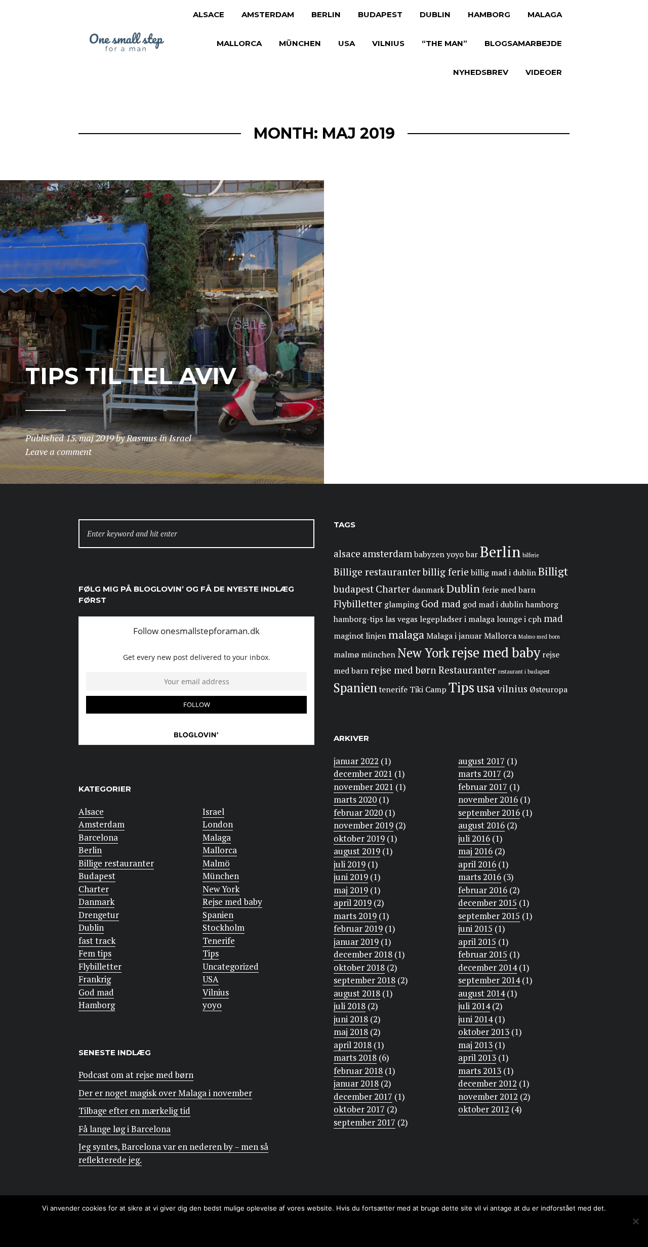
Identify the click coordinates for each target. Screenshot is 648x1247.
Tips (210, 953)
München (300, 43)
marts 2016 (479, 877)
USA (346, 43)
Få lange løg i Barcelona (124, 1129)
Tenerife (218, 940)
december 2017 (363, 1096)
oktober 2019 (359, 838)
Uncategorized (230, 966)
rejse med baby (496, 652)
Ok (283, 1228)
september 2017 (364, 1122)
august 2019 (357, 851)
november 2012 (488, 1096)
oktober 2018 (359, 967)
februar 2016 (482, 890)
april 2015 (477, 941)
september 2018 (364, 980)
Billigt (553, 571)
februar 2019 (358, 928)
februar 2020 (358, 812)
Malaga (545, 14)
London (217, 824)
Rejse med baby (232, 901)
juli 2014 (474, 1006)
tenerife (393, 689)
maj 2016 (475, 851)
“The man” (444, 43)
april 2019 (353, 902)
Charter (93, 889)
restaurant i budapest (524, 671)
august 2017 (481, 761)
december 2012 (487, 1083)
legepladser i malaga (457, 619)
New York (220, 889)
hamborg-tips (358, 619)
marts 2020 (355, 799)
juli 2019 (350, 864)
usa (485, 688)
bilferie (530, 555)
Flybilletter (100, 966)
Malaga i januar (454, 636)
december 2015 (487, 902)
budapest (354, 589)
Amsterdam (267, 14)
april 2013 (477, 1057)
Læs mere (348, 1228)
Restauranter (467, 670)
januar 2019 (356, 941)
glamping (401, 604)
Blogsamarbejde (523, 43)
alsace (347, 553)
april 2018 (353, 1045)
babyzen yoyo (439, 554)
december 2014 (487, 967)
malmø (346, 654)
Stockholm (223, 927)
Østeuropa (549, 689)
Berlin (326, 14)
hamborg (541, 604)
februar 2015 (482, 954)
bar (472, 554)
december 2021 (363, 773)
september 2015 (489, 916)
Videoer (543, 72)
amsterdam (387, 553)
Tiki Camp (428, 689)
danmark (428, 590)
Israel (213, 811)
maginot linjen (360, 636)
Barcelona (98, 837)
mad (553, 618)
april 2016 (477, 864)
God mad (96, 992)
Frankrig (94, 979)
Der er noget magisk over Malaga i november (165, 1093)
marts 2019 (355, 916)
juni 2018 (351, 1019)
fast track (96, 940)
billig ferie (446, 571)
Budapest (380, 14)
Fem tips (94, 953)
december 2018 (363, 954)
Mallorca (239, 43)
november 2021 (363, 787)
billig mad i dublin (503, 572)
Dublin (435, 14)
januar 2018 (356, 1083)
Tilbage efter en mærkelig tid (134, 1110)
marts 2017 (479, 773)
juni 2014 (475, 1019)
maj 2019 (351, 890)
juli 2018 (350, 1006)
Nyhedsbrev (480, 72)
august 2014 (481, 993)
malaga (406, 634)
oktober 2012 (483, 1109)
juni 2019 (351, 877)
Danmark (96, 901)
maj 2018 (351, 1031)
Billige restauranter (116, 863)
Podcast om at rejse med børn (135, 1074)
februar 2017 (482, 787)
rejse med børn (403, 670)
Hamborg (489, 14)
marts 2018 (355, 1057)
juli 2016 (474, 838)
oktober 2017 (359, 1109)
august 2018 (357, 993)
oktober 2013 (483, 1031)
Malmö (216, 863)
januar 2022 (356, 761)
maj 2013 (475, 1045)
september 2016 (489, 812)
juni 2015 (475, 928)
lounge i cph (519, 619)
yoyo (212, 1005)
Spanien (217, 915)
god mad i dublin (493, 604)
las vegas (401, 619)
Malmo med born (539, 636)
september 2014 (489, 980)
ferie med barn (509, 590)
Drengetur (98, 915)
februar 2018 (358, 1070)
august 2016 (481, 825)
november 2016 (488, 799)
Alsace (208, 14)
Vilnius (388, 43)
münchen (378, 654)
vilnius (512, 688)
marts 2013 (479, 1070)
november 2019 (363, 825)
